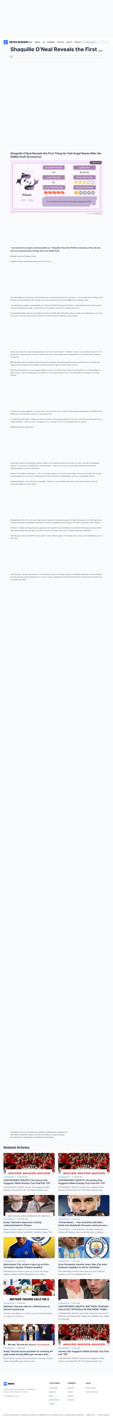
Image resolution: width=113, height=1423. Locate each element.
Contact (70, 1392)
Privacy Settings (103, 1415)
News (30, 42)
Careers (70, 1396)
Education (79, 42)
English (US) (90, 1415)
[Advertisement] (56, 19)
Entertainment (54, 1400)
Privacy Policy (91, 1388)
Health (69, 42)
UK (44, 42)
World (37, 42)
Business (51, 42)
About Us (70, 1388)
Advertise (70, 1400)
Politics (60, 42)
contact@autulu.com (11, 1396)
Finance (52, 1404)
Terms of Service (92, 1392)
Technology (53, 1388)
